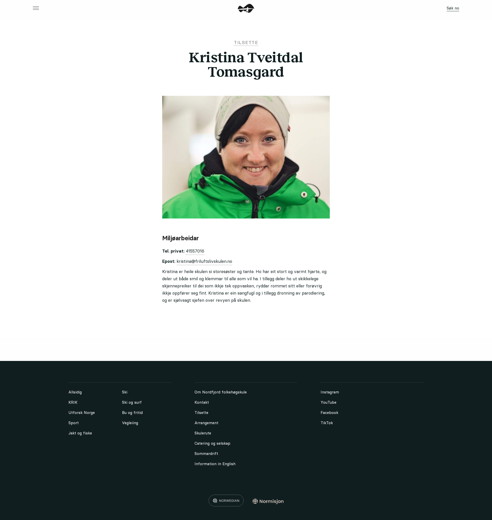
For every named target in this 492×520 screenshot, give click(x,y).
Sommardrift (206, 453)
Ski (124, 392)
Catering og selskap (212, 443)
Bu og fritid (132, 412)
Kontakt (201, 402)
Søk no (453, 8)
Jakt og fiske (80, 433)
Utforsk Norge (81, 412)
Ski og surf (132, 402)
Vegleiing (130, 422)
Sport (73, 422)
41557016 (195, 251)
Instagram (330, 392)
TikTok (327, 422)
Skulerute (202, 433)
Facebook (329, 412)
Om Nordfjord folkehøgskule (220, 392)
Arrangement (206, 422)
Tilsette (201, 412)
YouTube (328, 402)
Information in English (214, 463)
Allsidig (75, 392)
